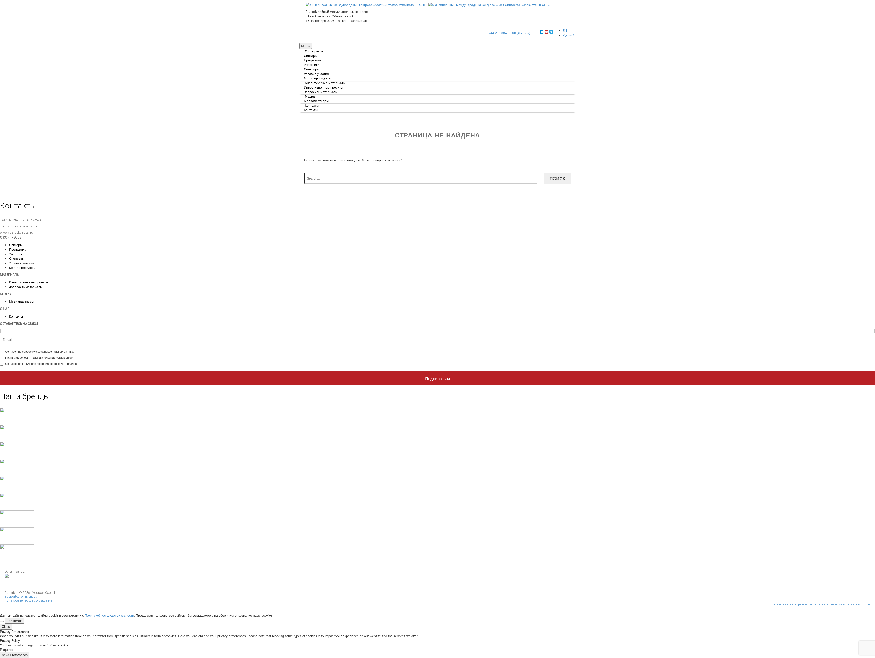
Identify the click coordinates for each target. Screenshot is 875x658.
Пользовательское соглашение (28, 600)
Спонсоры (311, 69)
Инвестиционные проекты (323, 87)
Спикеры (310, 55)
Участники (311, 64)
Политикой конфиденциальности (109, 615)
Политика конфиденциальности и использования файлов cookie (821, 604)
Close (6, 626)
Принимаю (14, 620)
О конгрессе (314, 51)
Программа (312, 60)
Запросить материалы (320, 91)
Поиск (557, 178)
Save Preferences (15, 655)
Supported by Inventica (21, 596)
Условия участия (316, 73)
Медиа (310, 96)
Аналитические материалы (325, 82)
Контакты (312, 105)
